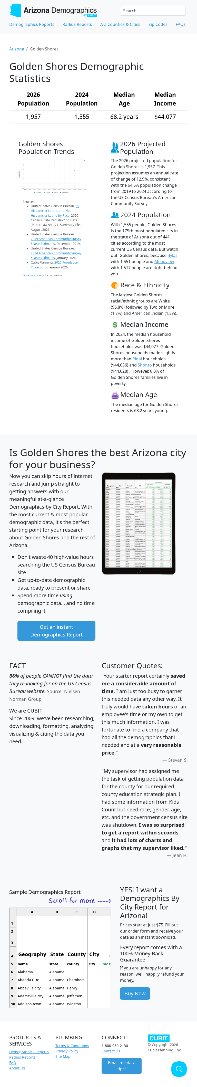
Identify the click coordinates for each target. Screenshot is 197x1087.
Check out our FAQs (33, 275)
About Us (17, 1067)
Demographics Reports (31, 24)
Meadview (164, 261)
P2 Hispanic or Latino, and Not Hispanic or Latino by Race (55, 211)
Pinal (137, 359)
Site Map (63, 1056)
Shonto (145, 365)
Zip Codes (158, 24)
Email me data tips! (121, 1066)
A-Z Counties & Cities (120, 24)
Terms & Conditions (72, 1045)
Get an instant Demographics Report (56, 630)
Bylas (173, 255)
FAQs (181, 24)
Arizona (16, 49)
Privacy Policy (66, 1051)
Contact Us (111, 1051)
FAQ (12, 1062)
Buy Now (135, 993)
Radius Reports (77, 24)
